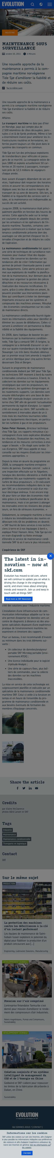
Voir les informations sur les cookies (36, 1146)
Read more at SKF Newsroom (18, 599)
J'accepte (27, 1153)
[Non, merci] (50, 1143)
